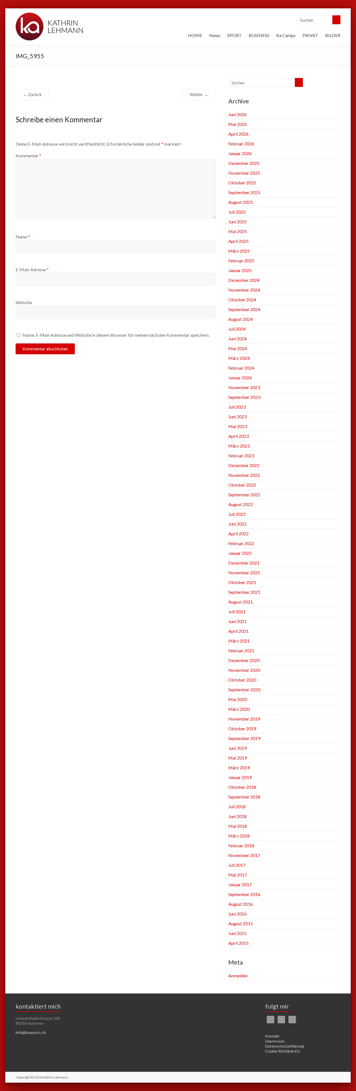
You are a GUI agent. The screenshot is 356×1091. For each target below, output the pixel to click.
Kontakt (272, 1036)
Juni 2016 (237, 913)
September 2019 (244, 738)
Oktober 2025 (242, 182)
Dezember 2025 (243, 163)
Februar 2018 (241, 845)
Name (23, 236)
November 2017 (244, 855)
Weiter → (199, 94)
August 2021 (240, 601)
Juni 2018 (237, 816)
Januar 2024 (240, 377)
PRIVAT (310, 35)
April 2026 (238, 133)
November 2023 (244, 387)
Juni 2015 (237, 933)
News (214, 35)
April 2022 (238, 533)
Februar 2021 (241, 650)
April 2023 (238, 436)
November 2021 (244, 572)
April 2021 (238, 631)
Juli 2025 (237, 211)
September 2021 (244, 592)
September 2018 (244, 796)
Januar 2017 (240, 884)
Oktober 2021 (242, 582)
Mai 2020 (237, 699)
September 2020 (244, 689)
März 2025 (239, 250)
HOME (195, 35)
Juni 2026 (237, 114)
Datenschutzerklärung (284, 1046)
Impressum (275, 1041)
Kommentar (28, 155)
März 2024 (239, 358)
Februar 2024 (241, 367)
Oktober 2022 (242, 484)
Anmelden (238, 975)
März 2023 (239, 445)
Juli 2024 (237, 328)
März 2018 (239, 835)
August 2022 (240, 504)
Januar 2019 (240, 777)
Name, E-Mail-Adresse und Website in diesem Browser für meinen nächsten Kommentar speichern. (116, 335)
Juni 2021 (237, 621)
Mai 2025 (237, 231)
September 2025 (244, 192)
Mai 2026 (237, 124)
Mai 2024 (237, 348)
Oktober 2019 (242, 728)
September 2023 (244, 397)
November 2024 (244, 289)
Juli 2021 (237, 611)
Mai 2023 (237, 426)
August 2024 (240, 319)
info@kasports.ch (31, 1032)
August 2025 (240, 202)
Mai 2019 (237, 757)
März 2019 (239, 767)
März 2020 (239, 709)
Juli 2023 (237, 406)
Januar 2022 (240, 553)
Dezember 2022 (243, 465)
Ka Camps (286, 35)
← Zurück (32, 94)
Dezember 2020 (243, 660)
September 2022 (244, 494)
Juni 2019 (237, 748)
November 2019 (244, 718)
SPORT (234, 35)
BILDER (332, 35)
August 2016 (240, 904)
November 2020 (244, 670)
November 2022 (244, 475)
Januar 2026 (240, 153)
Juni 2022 (237, 523)
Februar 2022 (241, 543)
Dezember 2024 (243, 280)
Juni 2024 (237, 338)
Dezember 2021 (243, 562)
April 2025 (238, 241)
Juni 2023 (237, 416)
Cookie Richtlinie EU (282, 1051)
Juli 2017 (237, 865)
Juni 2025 (237, 221)
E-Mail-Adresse (32, 269)
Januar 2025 (240, 270)
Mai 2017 (237, 874)
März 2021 (239, 640)
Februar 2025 (241, 260)
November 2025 (244, 172)
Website (24, 302)
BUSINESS (259, 35)
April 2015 (238, 943)
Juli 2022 (237, 514)
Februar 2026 (241, 143)
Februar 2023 (241, 455)
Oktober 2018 (242, 787)
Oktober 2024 (242, 299)
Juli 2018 (237, 806)
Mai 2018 (237, 826)
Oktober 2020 (242, 679)
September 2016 (244, 894)
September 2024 (244, 309)
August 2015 (240, 923)
